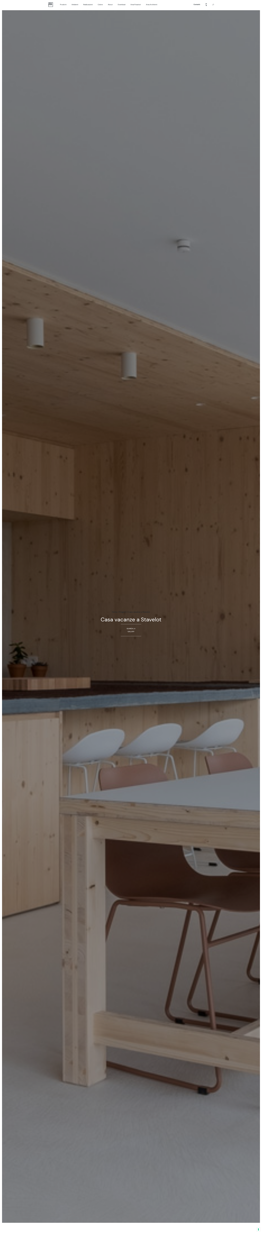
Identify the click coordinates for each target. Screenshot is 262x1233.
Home (114, 612)
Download (121, 4)
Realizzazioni (88, 4)
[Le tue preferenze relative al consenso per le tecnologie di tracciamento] (258, 1229)
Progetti (122, 612)
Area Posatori (135, 4)
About (110, 4)
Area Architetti (151, 4)
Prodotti (63, 4)
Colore (100, 4)
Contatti (197, 4)
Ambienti (75, 4)
